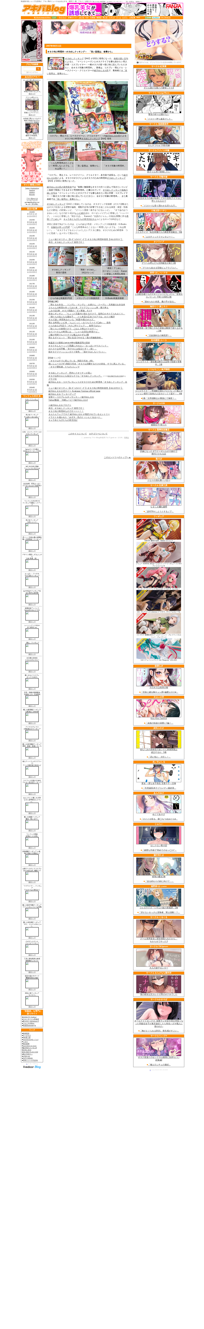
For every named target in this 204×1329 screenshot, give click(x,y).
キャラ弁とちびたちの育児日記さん (80, 219)
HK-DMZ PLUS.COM (115, 376)
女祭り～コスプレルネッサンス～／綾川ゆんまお (71, 397)
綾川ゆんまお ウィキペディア (62, 394)
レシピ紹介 (80, 213)
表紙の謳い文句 (121, 58)
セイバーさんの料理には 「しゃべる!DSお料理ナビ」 (74, 332)
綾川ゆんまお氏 (101, 70)
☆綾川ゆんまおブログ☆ (59, 405)
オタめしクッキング (74, 58)
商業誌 (126, 437)
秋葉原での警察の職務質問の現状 (69, 343)
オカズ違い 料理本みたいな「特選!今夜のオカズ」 (71, 319)
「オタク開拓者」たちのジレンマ (64, 367)
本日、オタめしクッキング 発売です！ (66, 242)
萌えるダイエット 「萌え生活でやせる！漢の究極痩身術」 (75, 337)
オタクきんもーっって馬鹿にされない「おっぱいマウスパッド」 (78, 346)
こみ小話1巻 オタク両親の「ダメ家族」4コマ (70, 310)
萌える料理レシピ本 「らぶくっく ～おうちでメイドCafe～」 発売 (79, 322)
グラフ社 (52, 379)
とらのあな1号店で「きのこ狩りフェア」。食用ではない (74, 325)
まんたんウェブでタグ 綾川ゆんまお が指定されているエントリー (79, 414)
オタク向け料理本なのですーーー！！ (66, 411)
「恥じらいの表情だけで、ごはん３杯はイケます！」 (73, 329)
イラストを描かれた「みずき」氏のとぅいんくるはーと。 (75, 417)
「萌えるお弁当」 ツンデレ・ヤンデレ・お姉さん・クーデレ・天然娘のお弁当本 (86, 304)
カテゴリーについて (98, 434)
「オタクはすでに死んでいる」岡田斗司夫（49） (71, 361)
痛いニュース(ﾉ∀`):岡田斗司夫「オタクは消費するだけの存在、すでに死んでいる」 (87, 364)
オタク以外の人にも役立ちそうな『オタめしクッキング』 (75, 376)
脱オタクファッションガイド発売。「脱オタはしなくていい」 (77, 352)
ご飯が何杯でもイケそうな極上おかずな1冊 (68, 335)
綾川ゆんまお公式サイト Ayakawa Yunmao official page (74, 391)
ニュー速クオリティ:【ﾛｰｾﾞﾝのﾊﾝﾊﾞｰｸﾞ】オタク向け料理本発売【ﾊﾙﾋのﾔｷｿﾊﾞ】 (85, 239)
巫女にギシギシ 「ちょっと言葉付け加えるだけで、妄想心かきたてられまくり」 (86, 313)
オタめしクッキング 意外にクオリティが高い (70, 373)
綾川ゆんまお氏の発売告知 (59, 187)
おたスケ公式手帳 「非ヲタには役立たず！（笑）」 (72, 349)
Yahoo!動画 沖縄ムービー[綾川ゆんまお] (68, 400)
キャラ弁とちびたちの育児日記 (62, 420)
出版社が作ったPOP (60, 227)
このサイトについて (77, 434)
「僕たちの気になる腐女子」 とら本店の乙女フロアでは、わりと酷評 (81, 317)
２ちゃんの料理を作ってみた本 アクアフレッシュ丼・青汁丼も (78, 307)
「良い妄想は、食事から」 (67, 199)
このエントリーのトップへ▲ (117, 457)
